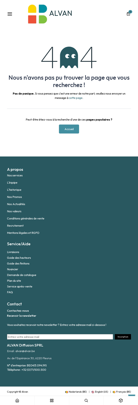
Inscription (123, 336)
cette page (75, 98)
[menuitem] (76, 391)
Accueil (69, 129)
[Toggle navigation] (9, 14)
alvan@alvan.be (25, 351)
